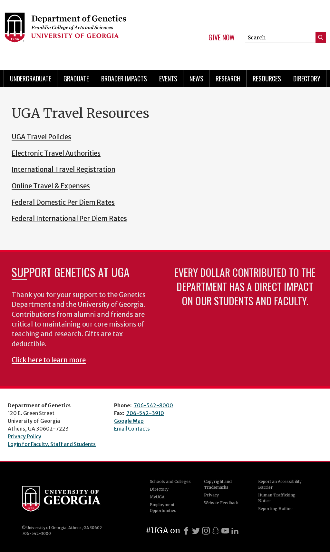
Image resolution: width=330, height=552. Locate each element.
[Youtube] (225, 531)
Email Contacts (132, 428)
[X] (196, 531)
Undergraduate (30, 78)
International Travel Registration (63, 169)
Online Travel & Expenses (51, 186)
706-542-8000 (153, 405)
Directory (306, 78)
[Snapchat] (215, 531)
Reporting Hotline (275, 508)
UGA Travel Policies (41, 137)
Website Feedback (221, 502)
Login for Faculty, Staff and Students (52, 444)
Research (228, 78)
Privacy (211, 495)
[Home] (77, 32)
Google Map (129, 421)
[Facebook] (186, 531)
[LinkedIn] (235, 531)
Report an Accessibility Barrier (280, 484)
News (196, 78)
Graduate (76, 78)
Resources (267, 78)
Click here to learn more (49, 360)
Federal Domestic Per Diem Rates (63, 202)
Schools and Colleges (170, 481)
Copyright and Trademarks (218, 484)
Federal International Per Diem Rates (69, 218)
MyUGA (157, 497)
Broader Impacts (124, 78)
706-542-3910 (145, 413)
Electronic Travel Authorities (56, 153)
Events (168, 78)
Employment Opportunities (163, 507)
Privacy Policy (24, 436)
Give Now (222, 37)
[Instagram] (206, 531)
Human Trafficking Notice (277, 498)
